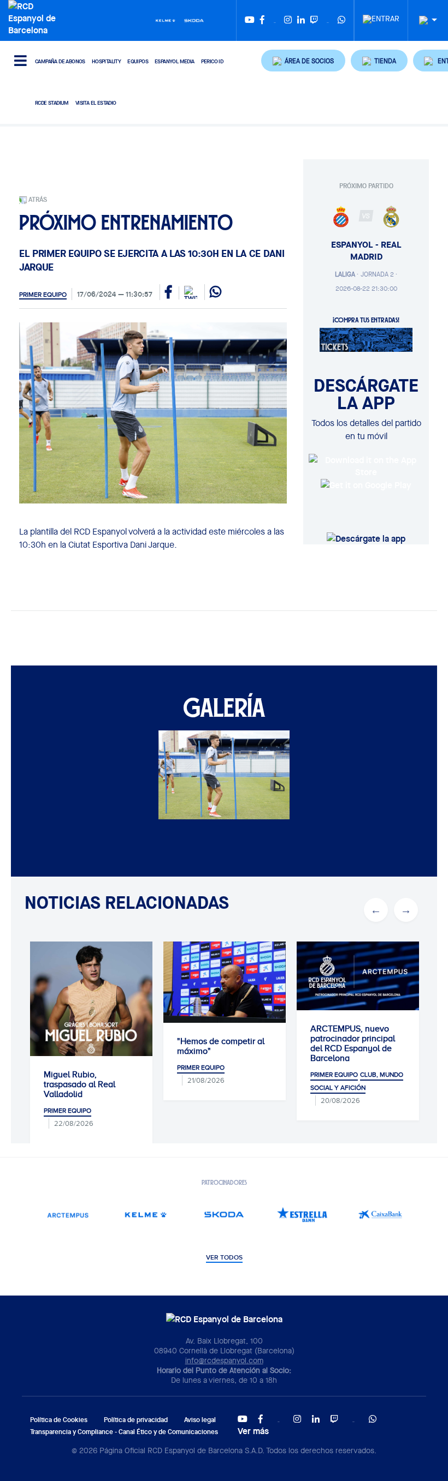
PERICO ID (212, 61)
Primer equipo (43, 294)
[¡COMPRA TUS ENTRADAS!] (366, 339)
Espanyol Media (174, 61)
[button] (303, 60)
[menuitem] (381, 15)
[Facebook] (262, 20)
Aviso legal (200, 1419)
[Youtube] (250, 20)
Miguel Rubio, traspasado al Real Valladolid (61, 1084)
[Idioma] (424, 20)
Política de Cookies (58, 1419)
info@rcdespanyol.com (224, 1360)
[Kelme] (165, 20)
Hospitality (106, 61)
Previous (376, 910)
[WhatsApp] (341, 20)
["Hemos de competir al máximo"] (206, 982)
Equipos (137, 61)
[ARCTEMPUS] (68, 1214)
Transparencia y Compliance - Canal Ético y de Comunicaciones (124, 1431)
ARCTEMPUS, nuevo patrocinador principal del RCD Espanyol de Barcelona (334, 1043)
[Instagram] (288, 20)
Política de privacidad (136, 1419)
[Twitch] (314, 20)
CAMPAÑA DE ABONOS (60, 61)
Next (406, 910)
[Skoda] (194, 20)
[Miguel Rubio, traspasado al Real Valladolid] (73, 1003)
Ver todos (224, 1258)
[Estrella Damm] (302, 1214)
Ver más (253, 1431)
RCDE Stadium (52, 102)
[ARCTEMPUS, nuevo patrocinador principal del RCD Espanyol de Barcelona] (340, 976)
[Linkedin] (301, 20)
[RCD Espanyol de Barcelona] (33, 17)
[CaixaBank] (380, 1214)
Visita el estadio (95, 102)
